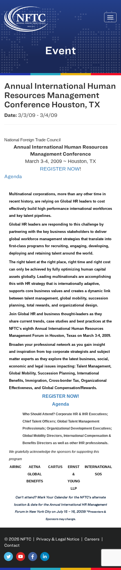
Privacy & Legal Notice (57, 539)
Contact (12, 545)
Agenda (13, 176)
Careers (92, 539)
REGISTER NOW (60, 169)
